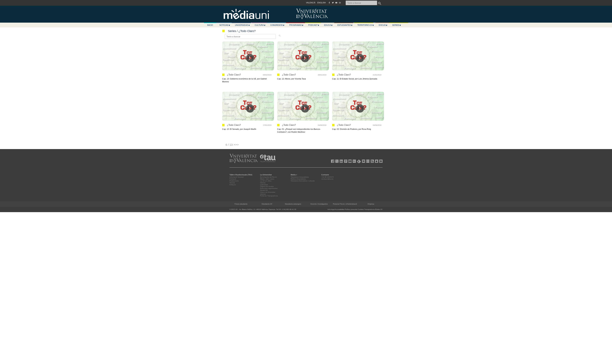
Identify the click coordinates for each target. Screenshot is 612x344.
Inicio (210, 25)
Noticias (224, 25)
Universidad (242, 25)
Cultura (260, 25)
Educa (328, 25)
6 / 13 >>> (232, 144)
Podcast (313, 25)
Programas (296, 25)
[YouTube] (336, 3)
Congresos (277, 25)
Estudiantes (344, 25)
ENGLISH (321, 3)
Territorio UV (365, 25)
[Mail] (340, 3)
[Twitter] (333, 3)
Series (396, 25)
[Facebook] (329, 3)
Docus (383, 25)
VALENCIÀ (310, 3)
